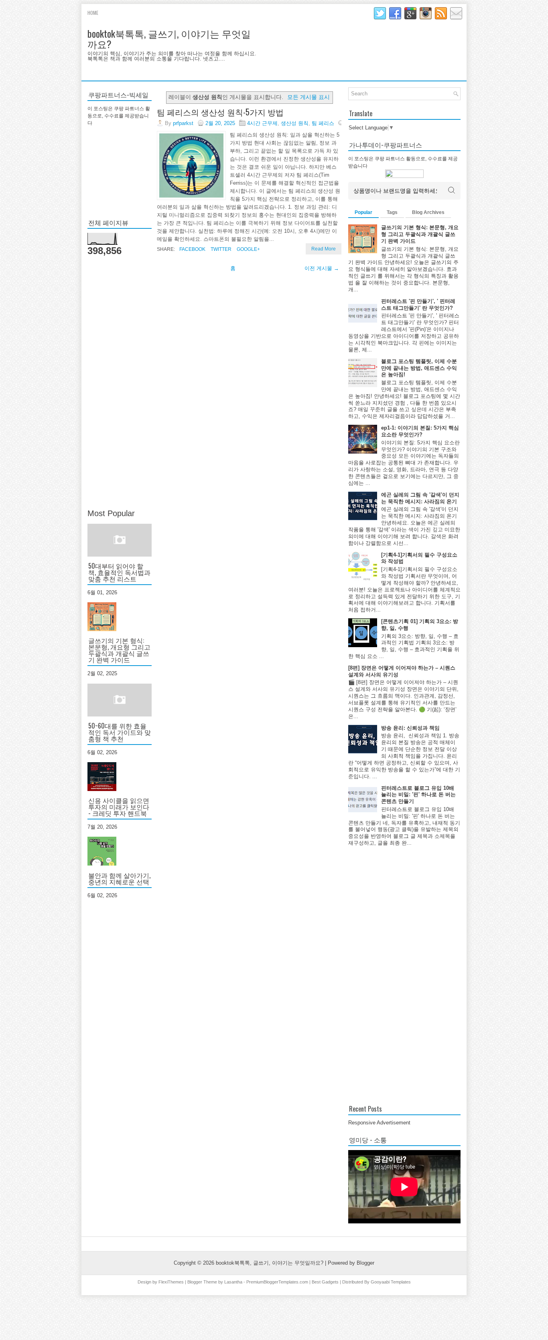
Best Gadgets (325, 1281)
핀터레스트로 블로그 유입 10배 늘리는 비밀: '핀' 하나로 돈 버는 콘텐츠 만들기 (418, 795)
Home (92, 12)
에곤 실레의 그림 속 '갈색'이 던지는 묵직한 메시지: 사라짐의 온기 (420, 498)
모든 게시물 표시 (308, 97)
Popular (363, 212)
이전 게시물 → (321, 268)
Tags (392, 212)
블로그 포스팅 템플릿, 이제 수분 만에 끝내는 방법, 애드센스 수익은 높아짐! (419, 368)
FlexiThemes (171, 1281)
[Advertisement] (119, 383)
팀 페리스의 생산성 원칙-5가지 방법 (220, 112)
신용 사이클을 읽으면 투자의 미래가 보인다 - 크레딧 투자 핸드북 (118, 806)
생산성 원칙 (295, 123)
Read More (323, 249)
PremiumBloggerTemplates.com (277, 1281)
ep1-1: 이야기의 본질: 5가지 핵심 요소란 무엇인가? (420, 431)
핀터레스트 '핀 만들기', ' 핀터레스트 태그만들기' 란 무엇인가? (418, 304)
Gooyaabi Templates (391, 1281)
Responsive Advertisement (379, 1123)
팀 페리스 (323, 123)
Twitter (220, 249)
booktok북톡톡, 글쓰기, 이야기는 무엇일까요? (169, 38)
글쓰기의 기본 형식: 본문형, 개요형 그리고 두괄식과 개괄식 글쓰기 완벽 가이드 (119, 650)
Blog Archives (428, 212)
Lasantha (233, 1281)
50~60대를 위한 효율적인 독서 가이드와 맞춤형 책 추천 (119, 732)
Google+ (247, 249)
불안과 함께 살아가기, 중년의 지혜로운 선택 (119, 878)
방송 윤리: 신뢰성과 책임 (410, 728)
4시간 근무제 (262, 123)
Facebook (191, 249)
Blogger (365, 1263)
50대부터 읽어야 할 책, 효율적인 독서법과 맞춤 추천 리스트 (119, 572)
